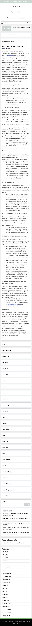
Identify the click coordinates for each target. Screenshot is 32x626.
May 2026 (5, 558)
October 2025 (6, 579)
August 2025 (6, 585)
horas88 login (9, 55)
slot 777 (5, 423)
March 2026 (6, 564)
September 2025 (7, 582)
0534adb (6, 51)
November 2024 (7, 612)
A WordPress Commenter (9, 543)
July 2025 (5, 588)
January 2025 (6, 606)
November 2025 (7, 576)
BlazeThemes (16, 623)
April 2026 (5, 561)
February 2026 (6, 567)
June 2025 (5, 591)
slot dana (5, 441)
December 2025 (7, 573)
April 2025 (5, 597)
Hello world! (21, 543)
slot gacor (5, 368)
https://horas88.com (11, 98)
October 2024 (6, 616)
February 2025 (6, 603)
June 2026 (5, 555)
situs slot (5, 447)
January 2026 (6, 570)
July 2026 (5, 552)
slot (4, 380)
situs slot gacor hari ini (9, 490)
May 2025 (5, 594)
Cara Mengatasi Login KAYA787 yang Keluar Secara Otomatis (15, 1)
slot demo (5, 465)
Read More (4, 338)
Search (4, 501)
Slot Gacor (5, 399)
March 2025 (6, 600)
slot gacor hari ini (7, 471)
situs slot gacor (7, 374)
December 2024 (7, 609)
